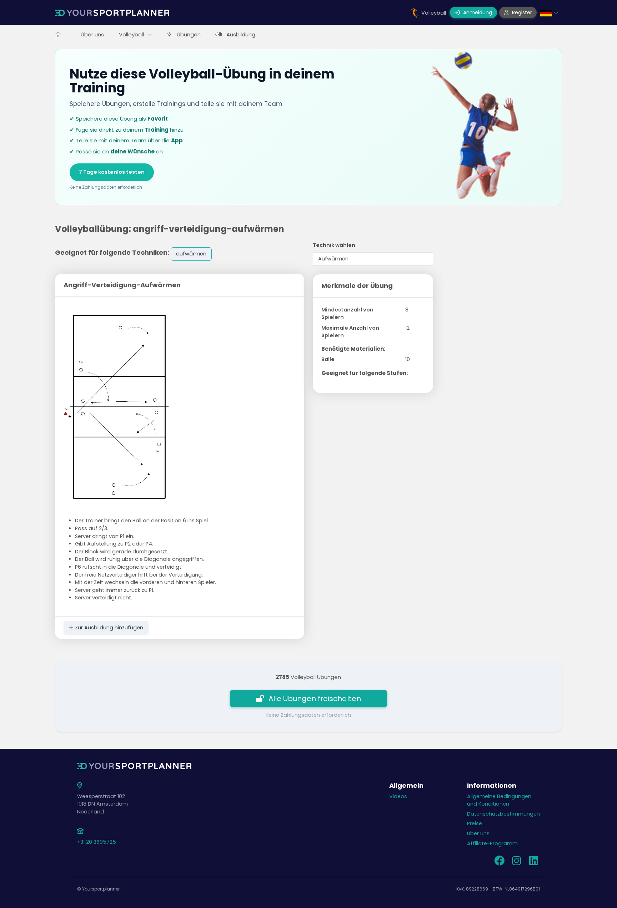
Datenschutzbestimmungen (503, 813)
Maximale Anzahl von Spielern (350, 331)
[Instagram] (516, 862)
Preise (474, 823)
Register (521, 12)
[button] (549, 12)
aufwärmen (191, 253)
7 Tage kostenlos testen (112, 172)
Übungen (189, 34)
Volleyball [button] (132, 34)
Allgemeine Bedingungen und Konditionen (499, 800)
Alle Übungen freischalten (315, 699)
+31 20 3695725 (96, 842)
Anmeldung (477, 12)
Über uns (92, 34)
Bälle (328, 359)
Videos (398, 796)
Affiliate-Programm (492, 843)
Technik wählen (334, 245)
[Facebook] (499, 862)
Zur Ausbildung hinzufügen (108, 627)
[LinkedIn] (533, 862)
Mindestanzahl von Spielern (347, 313)
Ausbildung (240, 34)
